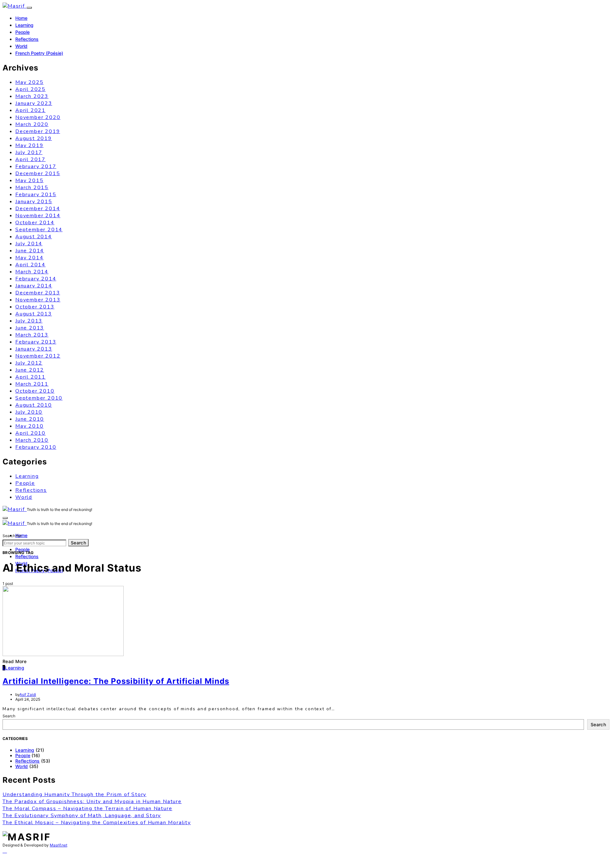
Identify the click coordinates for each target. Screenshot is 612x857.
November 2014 (37, 215)
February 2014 (35, 278)
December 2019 (37, 131)
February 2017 (35, 166)
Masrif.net (58, 845)
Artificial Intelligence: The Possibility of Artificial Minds (116, 681)
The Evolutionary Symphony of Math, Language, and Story (82, 815)
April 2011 (30, 376)
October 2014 (35, 222)
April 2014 (30, 264)
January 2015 (33, 201)
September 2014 (38, 229)
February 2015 (35, 194)
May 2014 (29, 257)
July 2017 (28, 152)
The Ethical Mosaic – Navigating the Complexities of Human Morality (97, 822)
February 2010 (35, 447)
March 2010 (31, 440)
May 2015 (29, 180)
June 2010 (29, 419)
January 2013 (33, 348)
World (21, 46)
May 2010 (29, 426)
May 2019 (29, 145)
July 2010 (28, 412)
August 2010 (33, 405)
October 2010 (35, 391)
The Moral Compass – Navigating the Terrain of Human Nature (87, 808)
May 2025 (29, 82)
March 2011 (31, 384)
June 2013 (29, 327)
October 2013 (35, 306)
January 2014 (33, 285)
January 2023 (33, 103)
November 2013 (37, 299)
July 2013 (28, 320)
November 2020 (37, 117)
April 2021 (30, 110)
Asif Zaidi (27, 694)
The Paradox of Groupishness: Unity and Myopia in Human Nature (92, 801)
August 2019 (33, 138)
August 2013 (33, 313)
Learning (24, 25)
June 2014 (29, 250)
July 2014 (28, 243)
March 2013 (31, 334)
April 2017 (30, 159)
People (22, 32)
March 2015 (31, 187)
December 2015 (37, 173)
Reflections (27, 39)
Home (21, 18)
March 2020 (31, 124)
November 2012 (37, 355)
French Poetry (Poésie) (39, 53)
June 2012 (29, 369)
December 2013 (37, 292)
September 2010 (38, 398)
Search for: (12, 535)
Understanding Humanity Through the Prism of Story (74, 794)
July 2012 (28, 362)
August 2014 (33, 236)
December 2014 (37, 208)
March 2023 (31, 96)
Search (78, 542)
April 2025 (30, 89)
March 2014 (31, 271)
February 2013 (35, 341)
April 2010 (30, 433)
